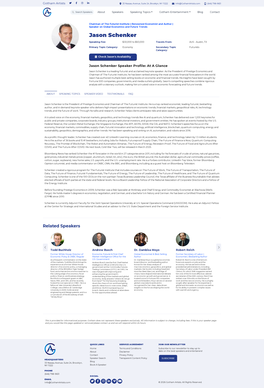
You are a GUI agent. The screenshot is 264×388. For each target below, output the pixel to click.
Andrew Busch (102, 250)
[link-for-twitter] (70, 3)
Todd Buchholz (60, 250)
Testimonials (115, 94)
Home (93, 348)
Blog (200, 12)
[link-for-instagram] (82, 3)
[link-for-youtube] (119, 381)
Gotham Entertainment (174, 12)
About (101, 12)
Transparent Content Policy (133, 358)
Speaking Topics (140, 12)
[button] (113, 57)
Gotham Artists (54, 3)
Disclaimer (124, 351)
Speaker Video (93, 94)
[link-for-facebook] (76, 3)
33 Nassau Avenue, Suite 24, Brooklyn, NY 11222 (145, 3)
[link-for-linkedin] (88, 3)
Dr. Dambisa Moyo (147, 250)
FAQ (130, 94)
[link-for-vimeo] (114, 381)
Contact (215, 12)
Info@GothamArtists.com (187, 3)
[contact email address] (173, 3)
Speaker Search (98, 358)
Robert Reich (185, 250)
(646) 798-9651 (214, 3)
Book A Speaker (98, 365)
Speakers (117, 12)
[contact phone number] (205, 3)
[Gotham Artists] (47, 12)
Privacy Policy (126, 355)
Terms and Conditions (130, 348)
